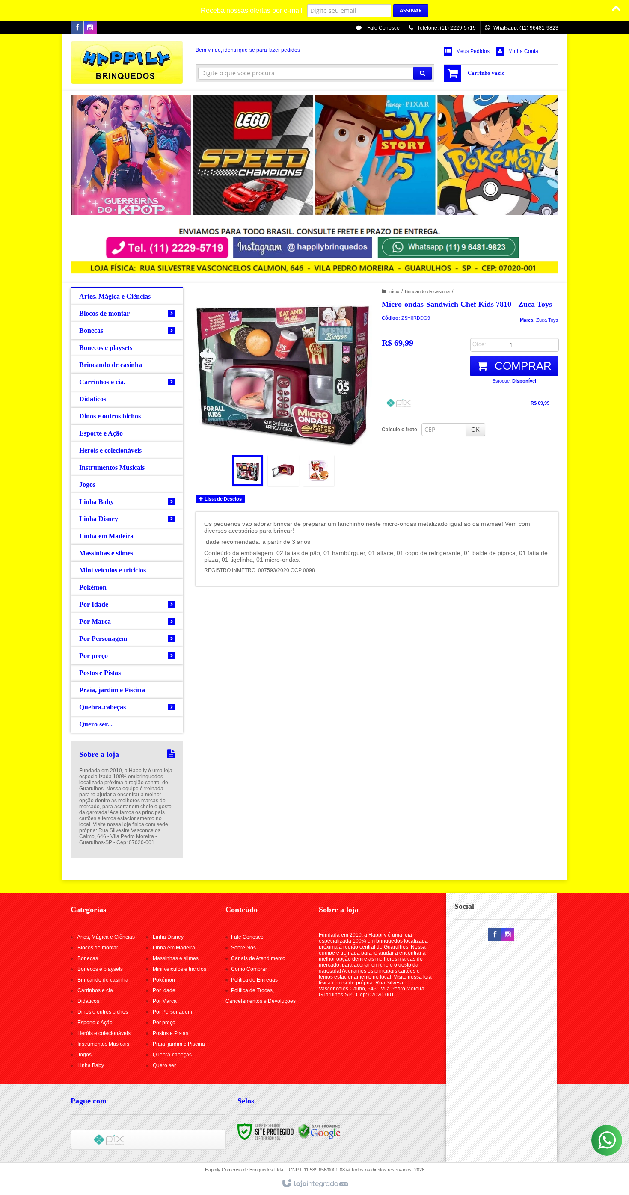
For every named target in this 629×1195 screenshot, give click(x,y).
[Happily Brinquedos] (127, 62)
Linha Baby (90, 1065)
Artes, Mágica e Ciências (106, 937)
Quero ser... (166, 1065)
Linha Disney (168, 937)
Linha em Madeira (174, 948)
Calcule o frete (399, 430)
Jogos (84, 1055)
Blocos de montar (97, 948)
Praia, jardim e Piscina (179, 1044)
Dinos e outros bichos (102, 1012)
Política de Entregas (254, 980)
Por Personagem (172, 1012)
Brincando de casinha (427, 291)
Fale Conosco (383, 28)
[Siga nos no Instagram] (90, 28)
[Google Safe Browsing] (319, 1131)
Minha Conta (523, 51)
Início (393, 291)
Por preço (164, 1023)
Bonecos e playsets (100, 969)
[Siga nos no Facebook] (77, 28)
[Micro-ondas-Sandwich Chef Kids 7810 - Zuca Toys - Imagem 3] (318, 470)
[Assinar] (410, 10)
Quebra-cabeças (172, 1055)
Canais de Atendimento (258, 958)
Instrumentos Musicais (103, 1044)
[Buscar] (422, 73)
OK (475, 429)
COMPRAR (522, 365)
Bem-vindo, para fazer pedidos (248, 50)
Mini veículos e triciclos (179, 969)
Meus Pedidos (473, 51)
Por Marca (165, 1001)
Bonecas (87, 958)
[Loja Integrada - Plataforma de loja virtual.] (314, 1184)
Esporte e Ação (95, 1023)
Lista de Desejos (222, 498)
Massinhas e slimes (176, 958)
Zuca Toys (547, 320)
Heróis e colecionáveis (104, 1033)
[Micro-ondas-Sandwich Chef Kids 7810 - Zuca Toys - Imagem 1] (247, 470)
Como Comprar (249, 969)
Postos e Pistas (170, 1033)
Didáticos (88, 1001)
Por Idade (164, 990)
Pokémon (164, 980)
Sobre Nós (243, 948)
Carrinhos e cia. (95, 990)
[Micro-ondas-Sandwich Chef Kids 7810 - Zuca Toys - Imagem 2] (283, 470)
